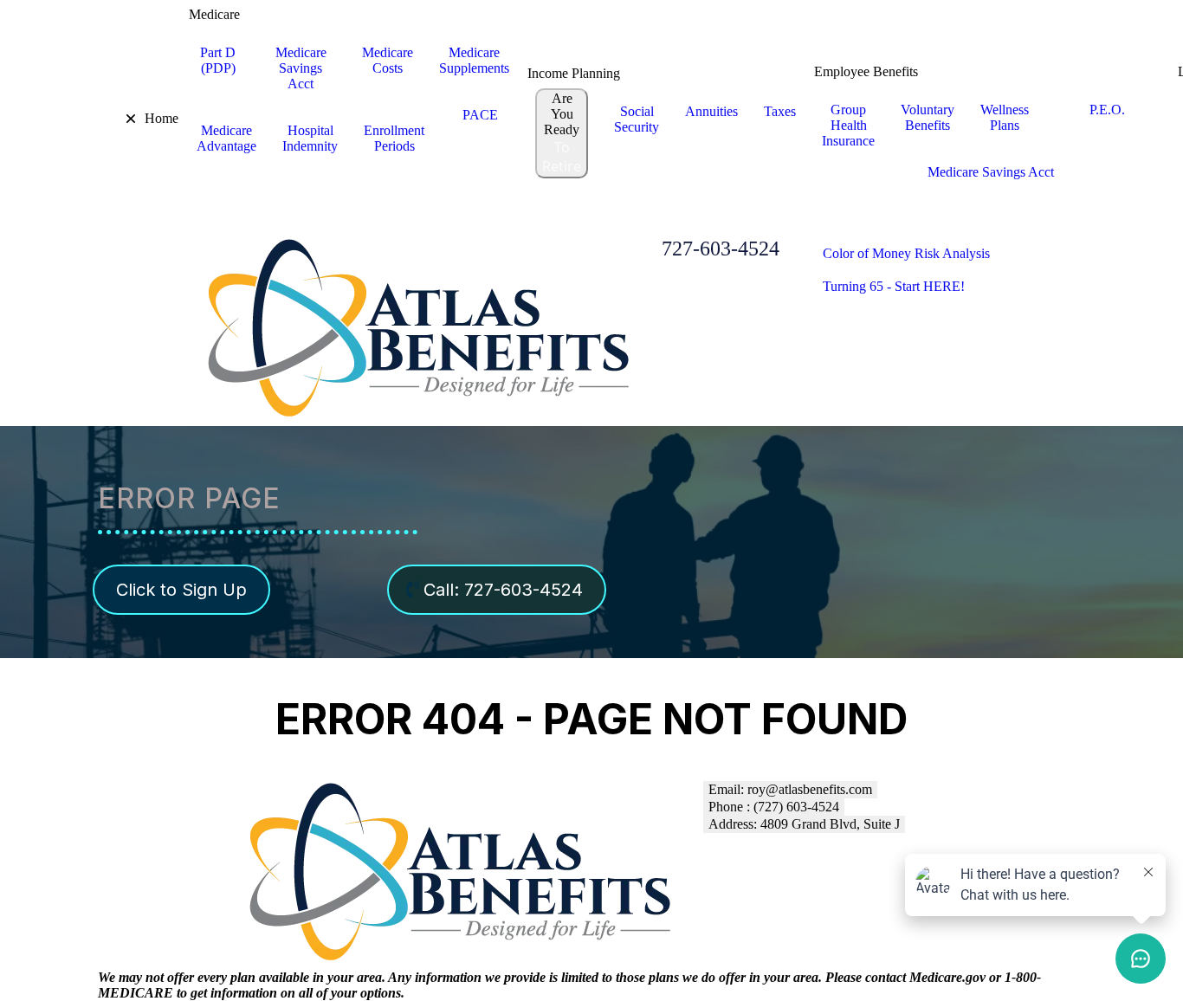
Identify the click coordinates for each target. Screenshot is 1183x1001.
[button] (118, 118)
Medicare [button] (214, 14)
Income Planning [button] (573, 73)
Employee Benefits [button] (866, 71)
